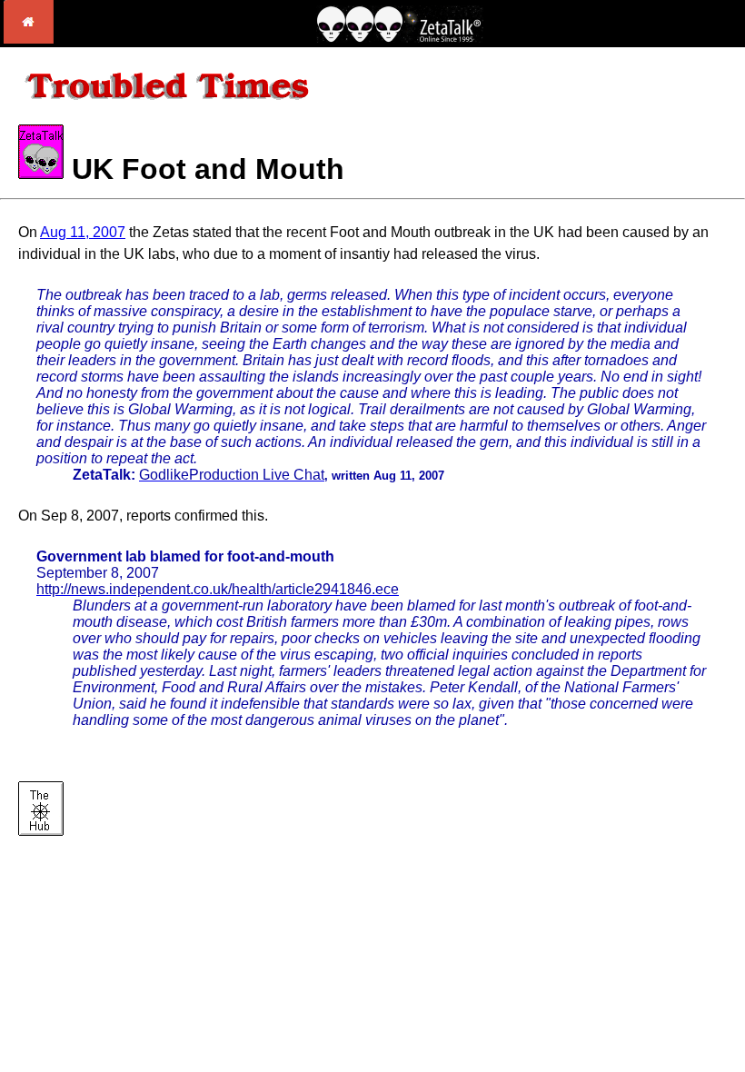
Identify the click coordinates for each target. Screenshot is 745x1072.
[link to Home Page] (29, 38)
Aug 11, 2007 (82, 232)
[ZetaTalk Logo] (399, 37)
